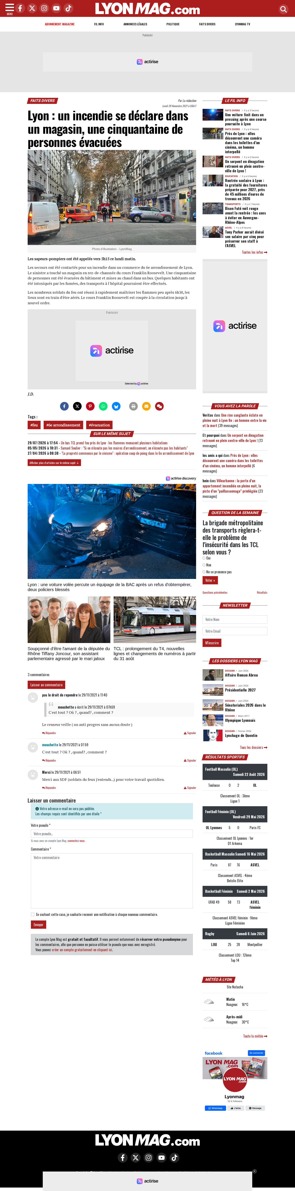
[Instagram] (43, 8)
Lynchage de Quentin (241, 735)
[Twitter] (31, 8)
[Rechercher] (282, 9)
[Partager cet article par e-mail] (146, 406)
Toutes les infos (253, 252)
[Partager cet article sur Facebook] (64, 406)
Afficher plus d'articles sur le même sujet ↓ (54, 462)
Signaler (191, 733)
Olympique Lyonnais (240, 720)
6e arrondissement (64, 424)
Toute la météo (253, 1036)
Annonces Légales (135, 24)
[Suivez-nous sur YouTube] (160, 1160)
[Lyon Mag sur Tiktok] (173, 1160)
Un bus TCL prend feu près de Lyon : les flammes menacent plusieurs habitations (114, 442)
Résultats (262, 592)
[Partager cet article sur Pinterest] (90, 406)
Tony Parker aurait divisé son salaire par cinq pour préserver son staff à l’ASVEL (244, 238)
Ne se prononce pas (218, 571)
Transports (233, 204)
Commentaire (41, 849)
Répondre (50, 733)
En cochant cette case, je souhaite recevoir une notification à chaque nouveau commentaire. (97, 914)
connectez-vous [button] (76, 841)
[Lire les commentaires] (159, 406)
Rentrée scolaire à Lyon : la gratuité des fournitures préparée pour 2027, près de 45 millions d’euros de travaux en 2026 (246, 189)
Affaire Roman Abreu (241, 675)
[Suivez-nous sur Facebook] (235, 1081)
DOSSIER (230, 670)
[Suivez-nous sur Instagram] (147, 1160)
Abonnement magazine (60, 24)
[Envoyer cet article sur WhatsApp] (103, 406)
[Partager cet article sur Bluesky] (116, 406)
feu (35, 424)
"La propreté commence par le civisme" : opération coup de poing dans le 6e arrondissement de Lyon (128, 453)
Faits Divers (207, 24)
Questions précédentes (215, 592)
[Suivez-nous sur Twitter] (134, 1160)
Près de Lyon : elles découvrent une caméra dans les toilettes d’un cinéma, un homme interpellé (243, 142)
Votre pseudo (40, 825)
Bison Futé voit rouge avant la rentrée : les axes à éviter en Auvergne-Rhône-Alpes (245, 215)
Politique (173, 24)
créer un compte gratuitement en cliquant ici (82, 949)
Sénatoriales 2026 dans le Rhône (245, 707)
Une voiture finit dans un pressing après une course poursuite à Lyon (245, 119)
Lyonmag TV (242, 24)
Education (231, 176)
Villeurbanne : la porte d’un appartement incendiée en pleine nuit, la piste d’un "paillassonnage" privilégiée (232, 486)
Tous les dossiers (252, 747)
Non (208, 564)
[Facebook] (19, 8)
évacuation (100, 424)
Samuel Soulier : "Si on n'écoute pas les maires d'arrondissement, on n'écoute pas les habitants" (124, 448)
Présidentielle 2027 (240, 690)
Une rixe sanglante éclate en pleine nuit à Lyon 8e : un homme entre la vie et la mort (234, 420)
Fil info (99, 24)
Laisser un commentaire (46, 684)
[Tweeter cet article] (77, 406)
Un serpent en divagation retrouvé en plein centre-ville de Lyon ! (244, 165)
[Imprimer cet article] (133, 406)
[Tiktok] (67, 8)
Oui (208, 558)
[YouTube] (55, 8)
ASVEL (228, 227)
